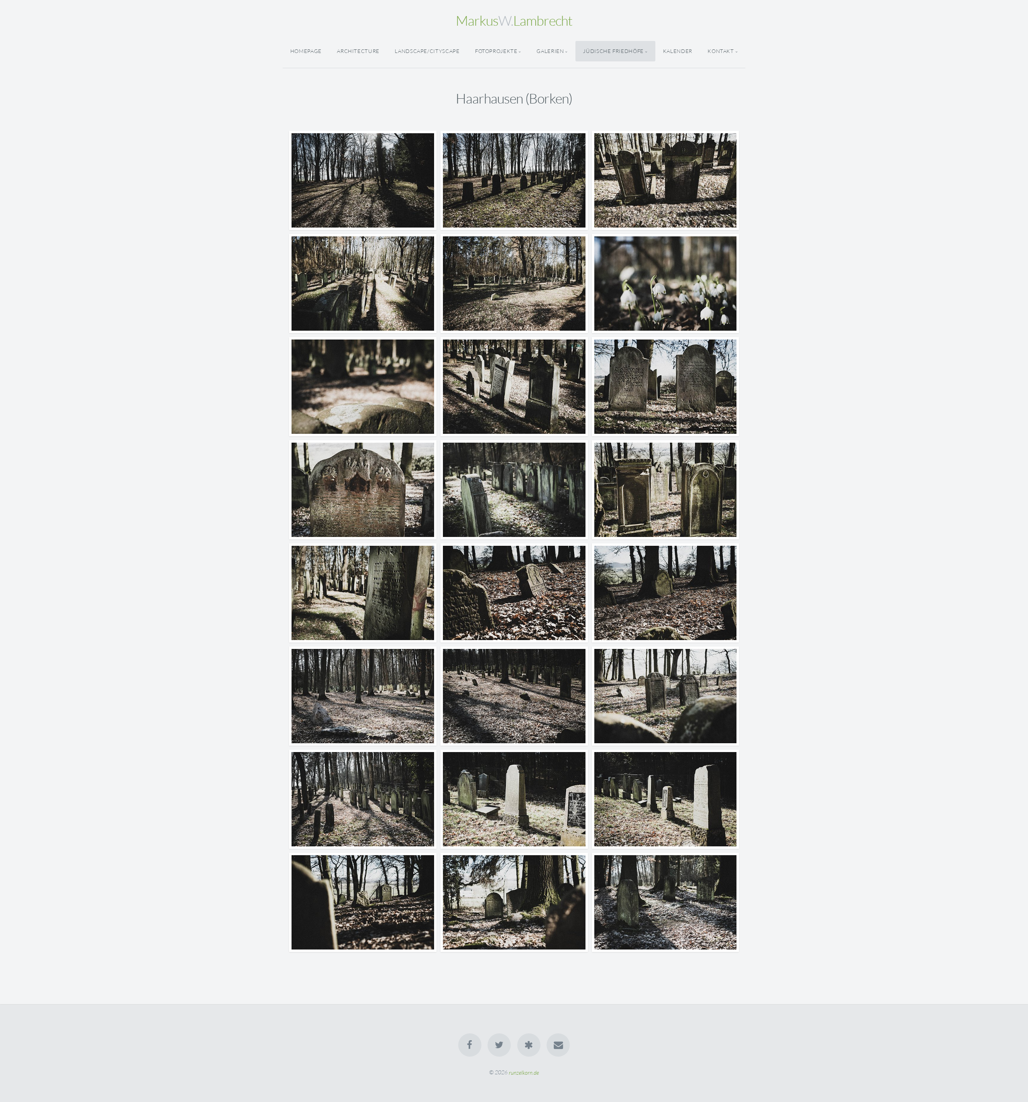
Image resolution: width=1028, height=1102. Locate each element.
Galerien (550, 51)
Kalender (677, 51)
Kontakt (721, 51)
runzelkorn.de (524, 1072)
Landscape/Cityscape (427, 51)
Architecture (358, 51)
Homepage (306, 51)
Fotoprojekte (496, 51)
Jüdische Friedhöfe (613, 51)
